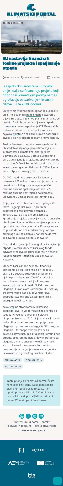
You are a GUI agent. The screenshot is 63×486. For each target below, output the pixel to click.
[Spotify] (41, 416)
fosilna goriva (13, 366)
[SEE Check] (38, 450)
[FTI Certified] (32, 475)
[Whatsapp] (21, 416)
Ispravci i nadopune (19, 426)
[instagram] (34, 416)
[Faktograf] (21, 450)
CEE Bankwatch (12, 360)
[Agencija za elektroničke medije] (18, 462)
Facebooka (39, 400)
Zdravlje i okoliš (32, 77)
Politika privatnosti (44, 426)
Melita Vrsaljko (13, 77)
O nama (34, 422)
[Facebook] (28, 416)
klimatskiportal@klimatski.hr (32, 396)
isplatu (16, 134)
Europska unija (34, 360)
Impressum (21, 422)
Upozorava (9, 126)
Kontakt (45, 422)
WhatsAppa (22, 400)
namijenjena (33, 114)
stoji (12, 307)
